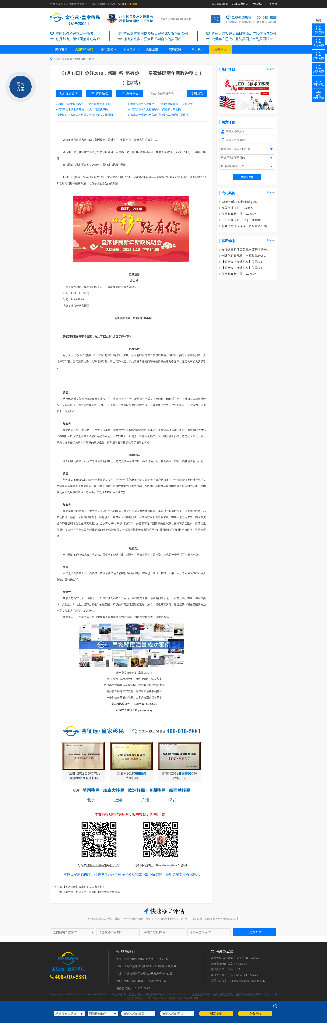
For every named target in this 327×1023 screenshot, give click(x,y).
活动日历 (80, 59)
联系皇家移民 (240, 3)
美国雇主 (152, 49)
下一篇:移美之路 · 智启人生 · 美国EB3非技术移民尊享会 (87, 892)
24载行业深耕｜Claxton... (237, 207)
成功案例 (175, 49)
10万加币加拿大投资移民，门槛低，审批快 (155, 109)
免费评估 (220, 49)
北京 (91, 59)
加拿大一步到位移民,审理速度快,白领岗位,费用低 (159, 114)
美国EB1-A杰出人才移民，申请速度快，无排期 (85, 114)
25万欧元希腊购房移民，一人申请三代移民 (83, 109)
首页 (69, 59)
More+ (270, 69)
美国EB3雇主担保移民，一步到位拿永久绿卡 (84, 104)
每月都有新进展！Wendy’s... (239, 214)
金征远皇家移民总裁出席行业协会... (245, 249)
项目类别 (129, 49)
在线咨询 (71, 93)
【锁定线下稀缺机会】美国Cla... (242, 261)
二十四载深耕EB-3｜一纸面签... (242, 220)
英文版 (273, 3)
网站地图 (258, 3)
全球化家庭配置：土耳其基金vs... (243, 255)
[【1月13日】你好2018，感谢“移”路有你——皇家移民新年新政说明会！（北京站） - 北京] (75, 24)
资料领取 (102, 93)
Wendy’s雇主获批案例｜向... (239, 201)
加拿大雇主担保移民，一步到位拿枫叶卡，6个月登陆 (161, 104)
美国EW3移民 (84, 49)
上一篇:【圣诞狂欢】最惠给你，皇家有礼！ (79, 886)
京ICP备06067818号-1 (178, 994)
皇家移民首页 (220, 3)
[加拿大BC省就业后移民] (247, 109)
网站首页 (61, 49)
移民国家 (107, 49)
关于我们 (198, 49)
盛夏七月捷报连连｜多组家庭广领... (245, 226)
